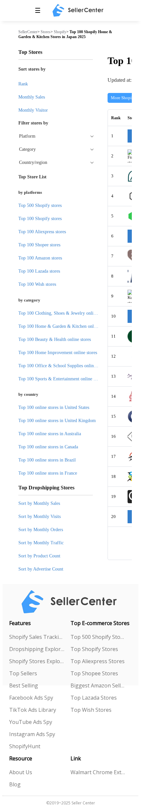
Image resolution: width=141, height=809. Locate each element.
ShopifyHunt (24, 746)
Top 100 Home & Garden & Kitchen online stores (64, 326)
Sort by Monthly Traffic (41, 542)
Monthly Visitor (33, 110)
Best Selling (23, 685)
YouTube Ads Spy (30, 722)
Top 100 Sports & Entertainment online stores (61, 378)
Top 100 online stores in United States (53, 407)
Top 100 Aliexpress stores (42, 231)
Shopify (60, 32)
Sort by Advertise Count (40, 569)
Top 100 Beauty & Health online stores (54, 339)
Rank (23, 83)
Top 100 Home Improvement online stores (57, 352)
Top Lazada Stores (93, 697)
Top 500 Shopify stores (40, 205)
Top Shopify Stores (94, 649)
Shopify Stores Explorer (36, 661)
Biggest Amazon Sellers (98, 685)
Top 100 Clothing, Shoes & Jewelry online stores (64, 313)
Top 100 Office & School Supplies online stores (63, 365)
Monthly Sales (31, 97)
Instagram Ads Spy (32, 734)
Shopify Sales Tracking (36, 636)
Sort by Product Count (39, 555)
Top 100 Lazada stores (39, 271)
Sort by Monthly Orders (40, 529)
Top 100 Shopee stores (39, 244)
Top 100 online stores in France (47, 473)
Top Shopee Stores (94, 673)
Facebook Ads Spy (31, 697)
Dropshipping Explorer (36, 649)
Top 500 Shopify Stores (98, 636)
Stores (45, 32)
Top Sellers (23, 673)
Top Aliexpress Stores (97, 661)
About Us (20, 772)
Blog (15, 784)
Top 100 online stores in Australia (49, 433)
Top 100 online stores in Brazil (47, 460)
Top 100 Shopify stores (40, 218)
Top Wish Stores (90, 709)
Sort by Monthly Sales (39, 503)
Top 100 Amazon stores (40, 258)
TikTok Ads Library (32, 709)
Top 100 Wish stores (37, 284)
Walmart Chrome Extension (98, 772)
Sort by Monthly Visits (39, 516)
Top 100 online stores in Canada (48, 446)
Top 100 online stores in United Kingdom (57, 420)
